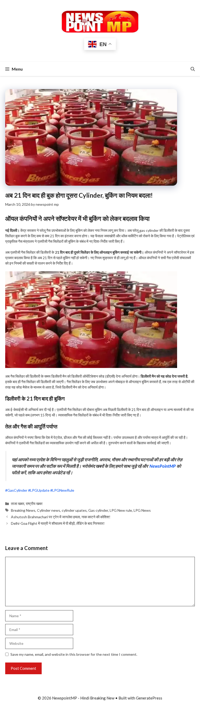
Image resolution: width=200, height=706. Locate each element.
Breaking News (23, 510)
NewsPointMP (162, 466)
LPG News (142, 510)
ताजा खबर (17, 503)
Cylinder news (48, 510)
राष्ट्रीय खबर (34, 503)
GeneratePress (149, 698)
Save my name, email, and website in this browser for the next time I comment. (73, 654)
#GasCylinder (16, 490)
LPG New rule (121, 510)
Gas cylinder (98, 510)
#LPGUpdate (38, 490)
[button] (192, 69)
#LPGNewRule (62, 490)
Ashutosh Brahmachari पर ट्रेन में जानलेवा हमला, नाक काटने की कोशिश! (60, 517)
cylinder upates (74, 510)
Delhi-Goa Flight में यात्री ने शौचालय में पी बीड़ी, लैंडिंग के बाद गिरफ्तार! (58, 523)
